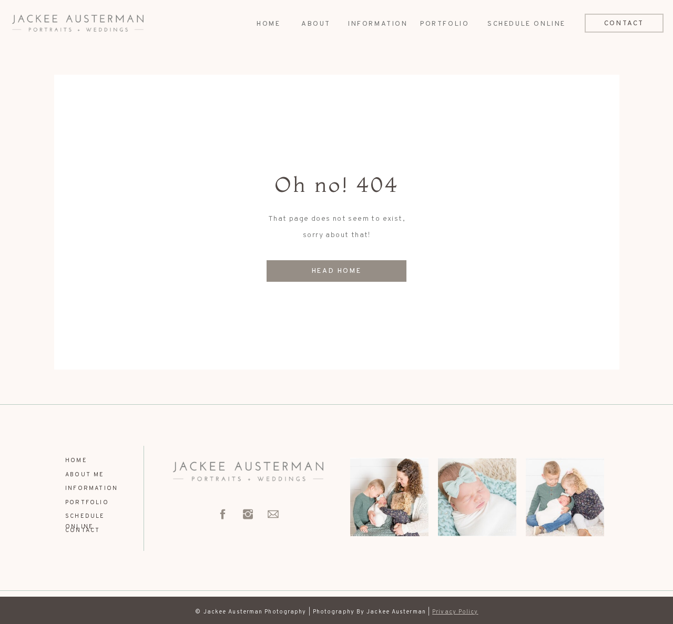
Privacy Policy (455, 612)
